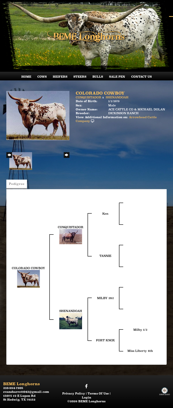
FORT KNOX (105, 340)
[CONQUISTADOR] (70, 236)
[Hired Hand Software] (164, 387)
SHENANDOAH (117, 97)
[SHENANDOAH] (70, 321)
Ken (105, 213)
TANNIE (105, 256)
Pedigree (16, 184)
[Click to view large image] (37, 115)
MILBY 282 (105, 298)
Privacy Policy (73, 393)
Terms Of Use (98, 393)
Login (86, 397)
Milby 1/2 (140, 329)
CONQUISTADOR (88, 97)
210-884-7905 (13, 388)
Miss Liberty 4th (140, 350)
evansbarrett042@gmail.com (26, 391)
